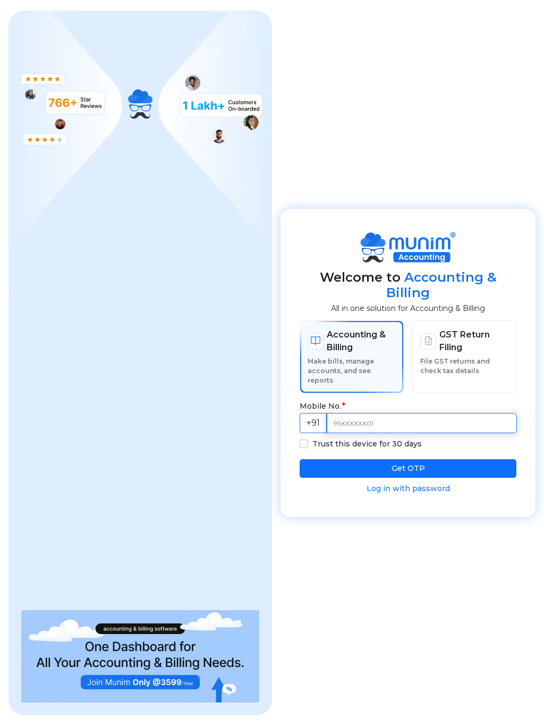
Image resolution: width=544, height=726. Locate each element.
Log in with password (408, 488)
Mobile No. (320, 406)
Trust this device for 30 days (367, 444)
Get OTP (408, 468)
